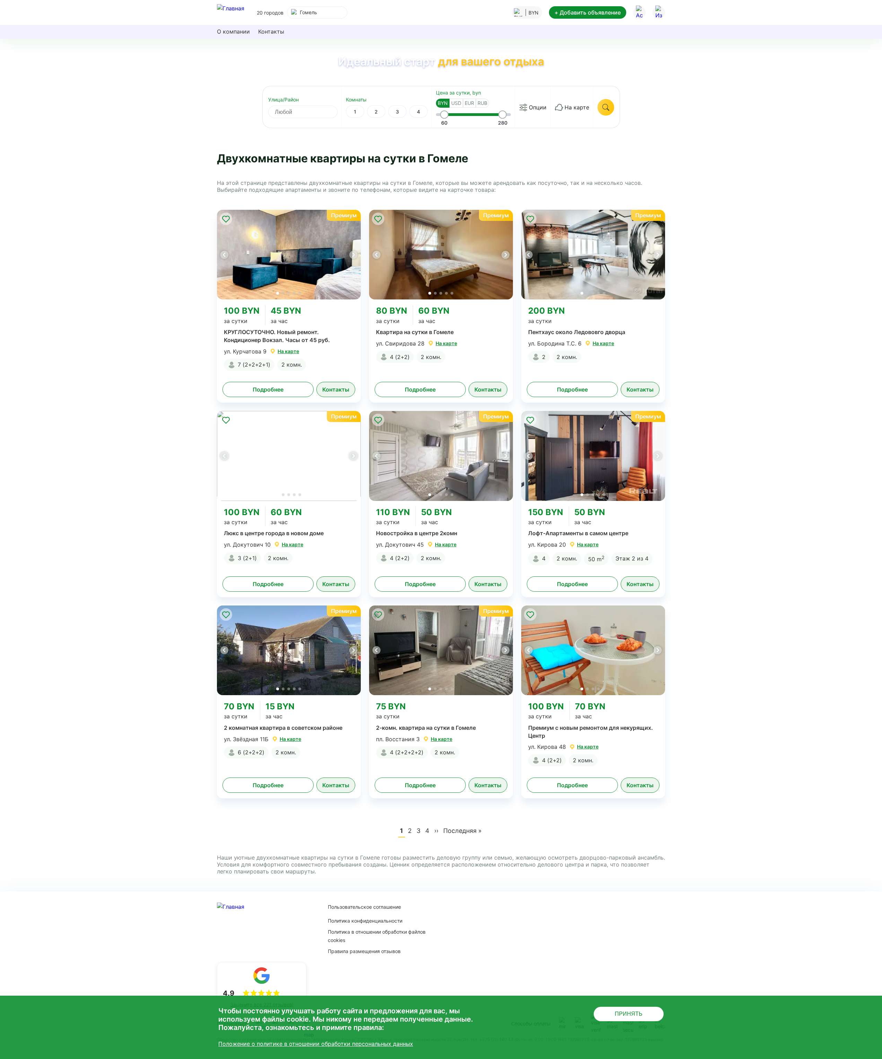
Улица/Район (283, 99)
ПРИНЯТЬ (629, 1014)
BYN (443, 103)
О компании (233, 31)
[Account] (639, 12)
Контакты (271, 31)
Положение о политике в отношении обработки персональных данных (315, 1043)
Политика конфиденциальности (365, 921)
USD (456, 103)
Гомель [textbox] (308, 12)
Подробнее (268, 389)
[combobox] (317, 12)
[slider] (444, 114)
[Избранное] (659, 12)
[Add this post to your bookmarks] (226, 219)
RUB (482, 103)
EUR (469, 103)
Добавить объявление (587, 12)
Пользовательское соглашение (364, 907)
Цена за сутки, (458, 93)
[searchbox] (309, 112)
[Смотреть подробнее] (289, 254)
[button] (353, 255)
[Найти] (605, 107)
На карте (577, 107)
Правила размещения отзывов (364, 951)
